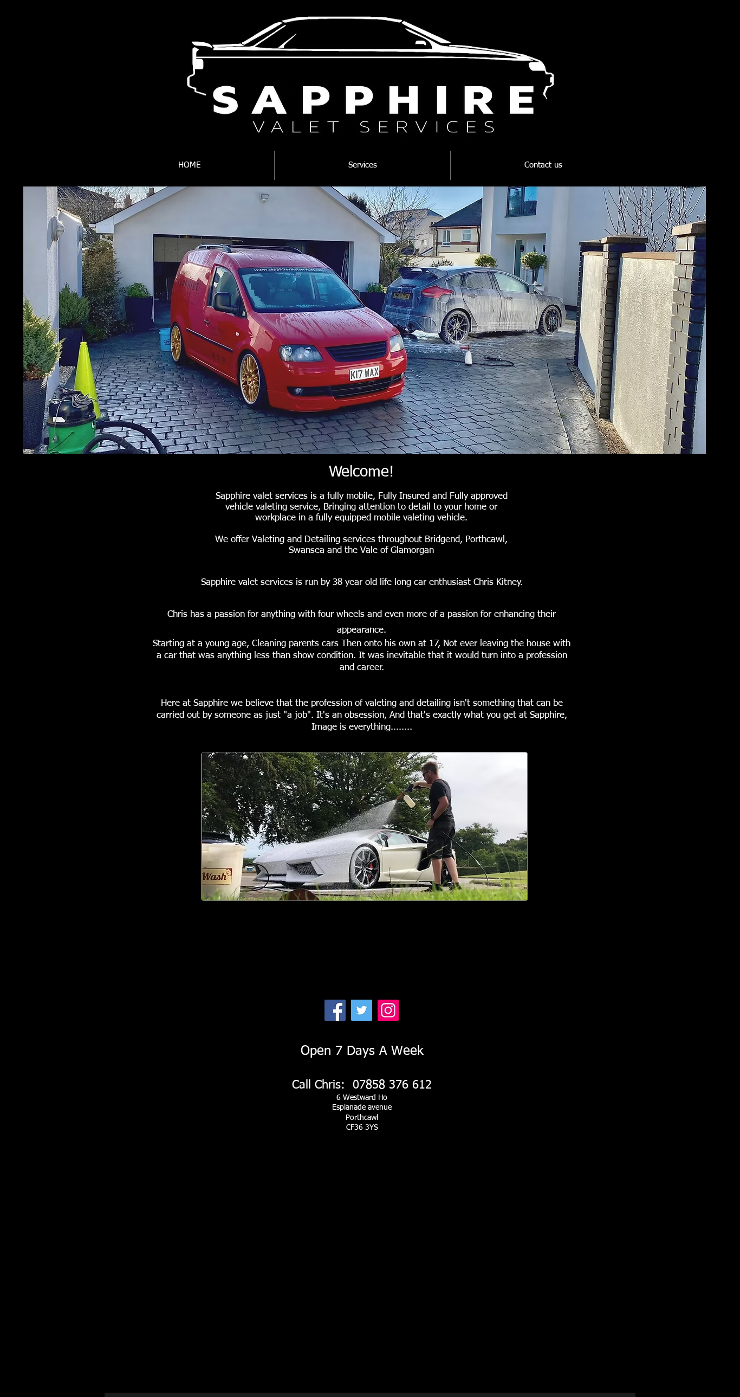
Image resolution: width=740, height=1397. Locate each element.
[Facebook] (335, 1010)
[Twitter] (361, 1010)
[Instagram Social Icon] (388, 1010)
